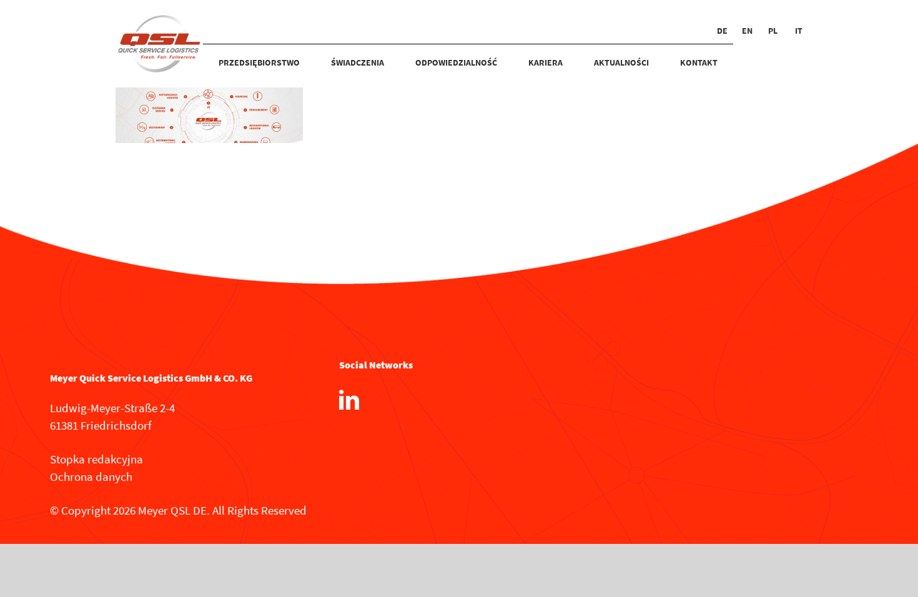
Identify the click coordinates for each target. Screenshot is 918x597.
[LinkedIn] (349, 400)
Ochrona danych (91, 476)
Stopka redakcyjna (96, 458)
